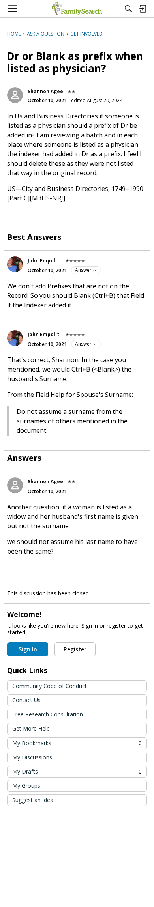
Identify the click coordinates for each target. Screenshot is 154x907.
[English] (77, 8)
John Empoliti (44, 260)
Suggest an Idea (32, 800)
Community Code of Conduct (49, 686)
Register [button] (75, 649)
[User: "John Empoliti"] (15, 264)
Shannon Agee (45, 91)
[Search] (128, 8)
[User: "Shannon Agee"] (15, 95)
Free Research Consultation (47, 714)
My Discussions (32, 757)
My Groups (26, 785)
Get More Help (31, 728)
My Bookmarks (77, 743)
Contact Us (26, 700)
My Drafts (77, 771)
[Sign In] (142, 8)
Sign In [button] (28, 649)
